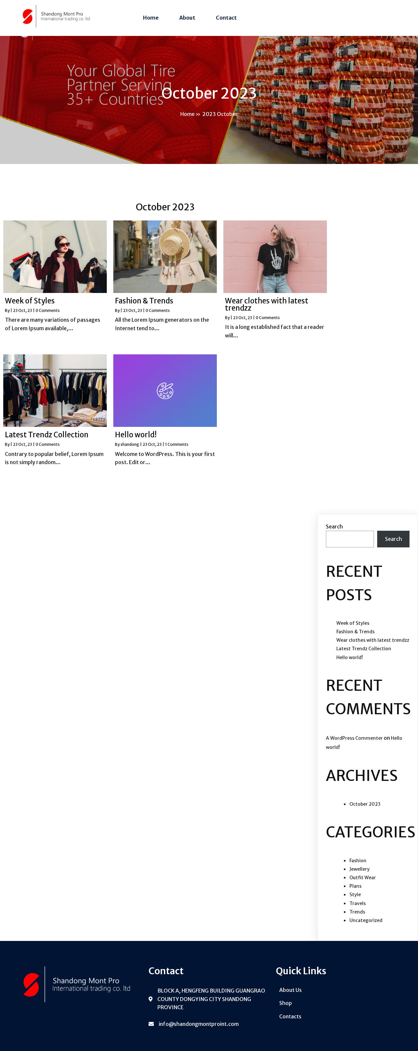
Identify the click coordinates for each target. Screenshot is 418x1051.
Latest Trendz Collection (363, 649)
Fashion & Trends (355, 632)
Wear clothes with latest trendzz (372, 640)
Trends (357, 912)
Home (187, 114)
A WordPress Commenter (354, 738)
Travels (357, 903)
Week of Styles (352, 623)
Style (355, 894)
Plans (355, 886)
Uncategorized (365, 920)
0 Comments (48, 310)
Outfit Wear (362, 878)
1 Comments (176, 444)
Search (334, 526)
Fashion (357, 861)
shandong (130, 444)
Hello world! (349, 657)
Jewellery (359, 869)
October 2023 (364, 804)
